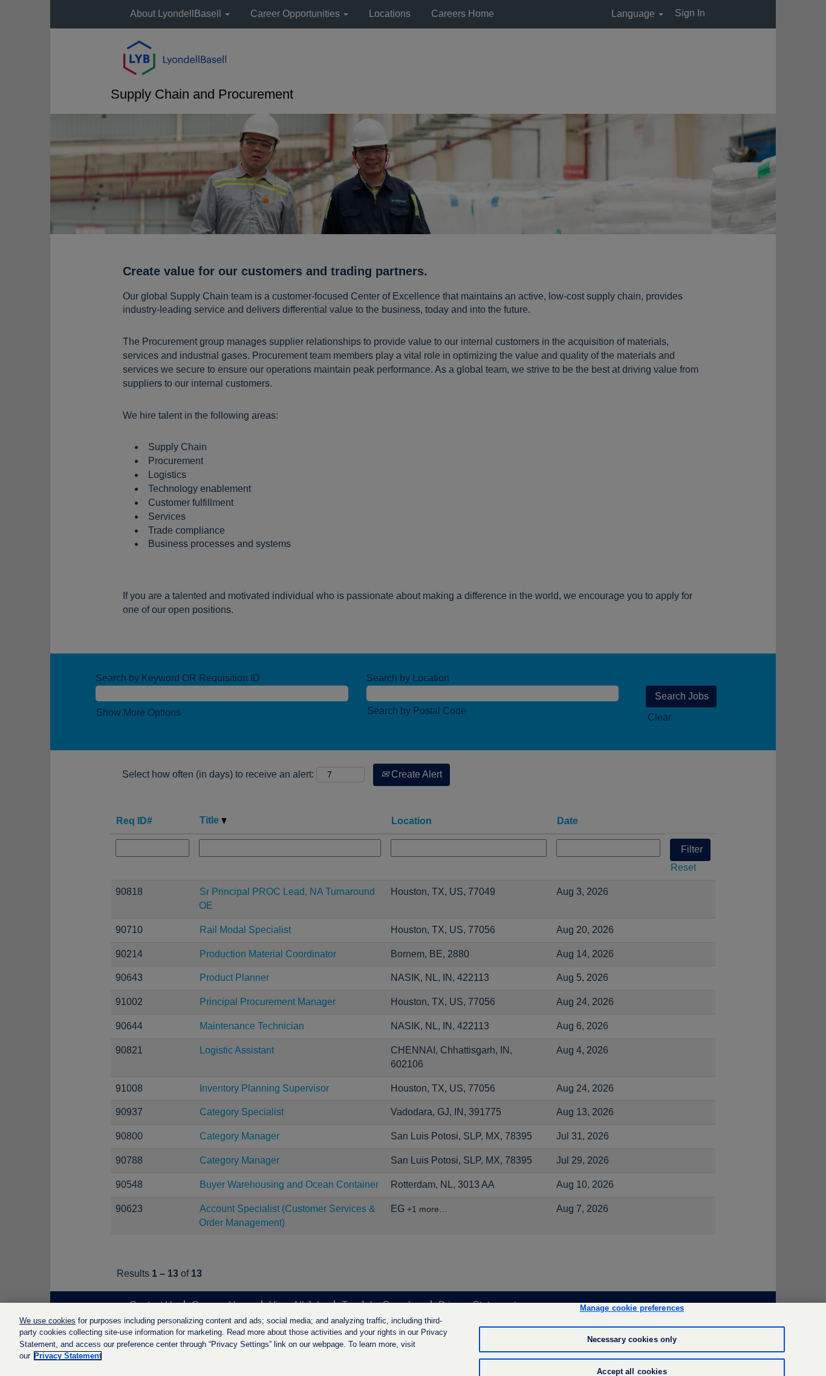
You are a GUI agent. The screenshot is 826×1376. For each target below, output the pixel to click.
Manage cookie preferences (632, 1308)
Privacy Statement (68, 1355)
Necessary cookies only (632, 1339)
